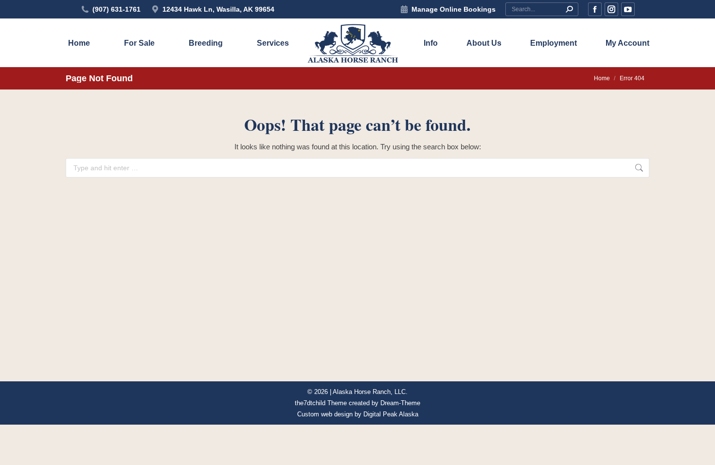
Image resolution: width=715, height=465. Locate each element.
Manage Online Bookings (453, 9)
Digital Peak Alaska (390, 414)
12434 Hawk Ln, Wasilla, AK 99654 (218, 9)
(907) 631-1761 (116, 9)
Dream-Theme (400, 403)
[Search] (569, 9)
